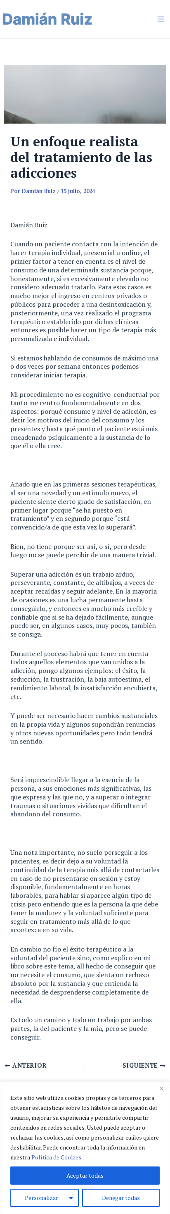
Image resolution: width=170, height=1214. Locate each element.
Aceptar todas (85, 1175)
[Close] (161, 1088)
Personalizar (41, 1198)
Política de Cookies (56, 1157)
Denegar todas (121, 1198)
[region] (85, 1147)
